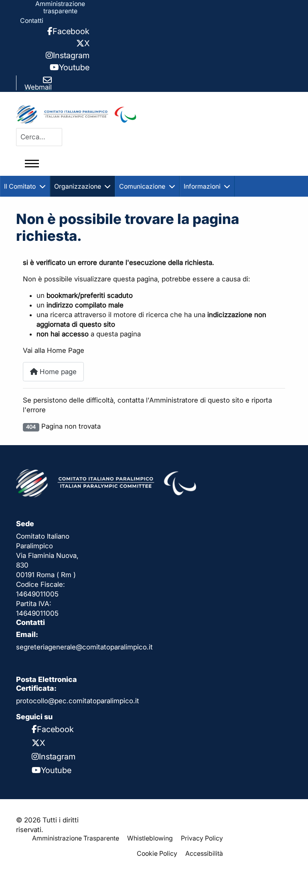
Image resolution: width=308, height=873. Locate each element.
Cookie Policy (157, 853)
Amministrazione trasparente (60, 7)
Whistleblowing (150, 838)
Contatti (31, 20)
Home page (57, 372)
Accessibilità (204, 853)
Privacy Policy (202, 838)
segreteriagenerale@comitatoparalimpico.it (84, 647)
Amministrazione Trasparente (75, 838)
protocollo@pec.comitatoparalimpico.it (77, 701)
